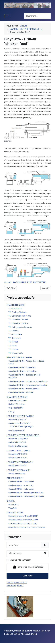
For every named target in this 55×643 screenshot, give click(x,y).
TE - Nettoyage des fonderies (20, 327)
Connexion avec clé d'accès (30, 567)
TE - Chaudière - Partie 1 (18, 320)
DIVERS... (11, 501)
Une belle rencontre (16, 431)
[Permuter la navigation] (7, 16)
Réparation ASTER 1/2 (17, 454)
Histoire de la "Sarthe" (17, 419)
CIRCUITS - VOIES (15, 512)
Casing (11, 412)
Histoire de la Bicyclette (18, 439)
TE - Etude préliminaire (17, 312)
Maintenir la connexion (20, 560)
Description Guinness (17, 466)
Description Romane (16, 474)
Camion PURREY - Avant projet (21, 485)
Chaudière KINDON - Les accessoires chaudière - (28, 385)
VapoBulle (12, 508)
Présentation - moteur (17, 400)
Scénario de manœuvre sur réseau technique (26, 527)
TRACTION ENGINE (16, 305)
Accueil (7, 282)
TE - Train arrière (15, 334)
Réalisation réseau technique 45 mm (23, 520)
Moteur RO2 (13, 504)
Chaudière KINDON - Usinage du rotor (23, 389)
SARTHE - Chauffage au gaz (21, 426)
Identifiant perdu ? (15, 585)
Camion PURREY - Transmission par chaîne (26, 496)
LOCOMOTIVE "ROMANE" (18, 470)
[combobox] (37, 16)
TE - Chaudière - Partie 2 (18, 323)
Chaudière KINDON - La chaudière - (22, 371)
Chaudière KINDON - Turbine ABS (22, 367)
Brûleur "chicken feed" (17, 442)
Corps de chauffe (15, 408)
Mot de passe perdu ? (17, 582)
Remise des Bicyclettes (17, 446)
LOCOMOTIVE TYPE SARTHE (20, 416)
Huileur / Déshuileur (16, 404)
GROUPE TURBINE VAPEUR (19, 357)
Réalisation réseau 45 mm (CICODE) (23, 516)
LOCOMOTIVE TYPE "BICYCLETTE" (23, 435)
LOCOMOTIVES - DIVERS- (18, 450)
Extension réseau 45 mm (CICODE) (22, 523)
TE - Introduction (15, 308)
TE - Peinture (13, 349)
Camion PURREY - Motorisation (21, 489)
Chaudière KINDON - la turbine (20, 392)
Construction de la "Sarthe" (19, 423)
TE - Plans (12, 345)
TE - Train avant (14, 338)
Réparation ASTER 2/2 (17, 458)
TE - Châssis (13, 331)
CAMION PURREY (15, 478)
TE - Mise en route (15, 353)
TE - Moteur (13, 342)
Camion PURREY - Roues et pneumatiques (25, 493)
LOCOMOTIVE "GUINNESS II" (20, 462)
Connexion (28, 575)
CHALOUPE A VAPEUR (17, 397)
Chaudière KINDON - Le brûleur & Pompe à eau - (28, 381)
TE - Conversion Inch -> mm (19, 316)
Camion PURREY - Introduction (21, 481)
